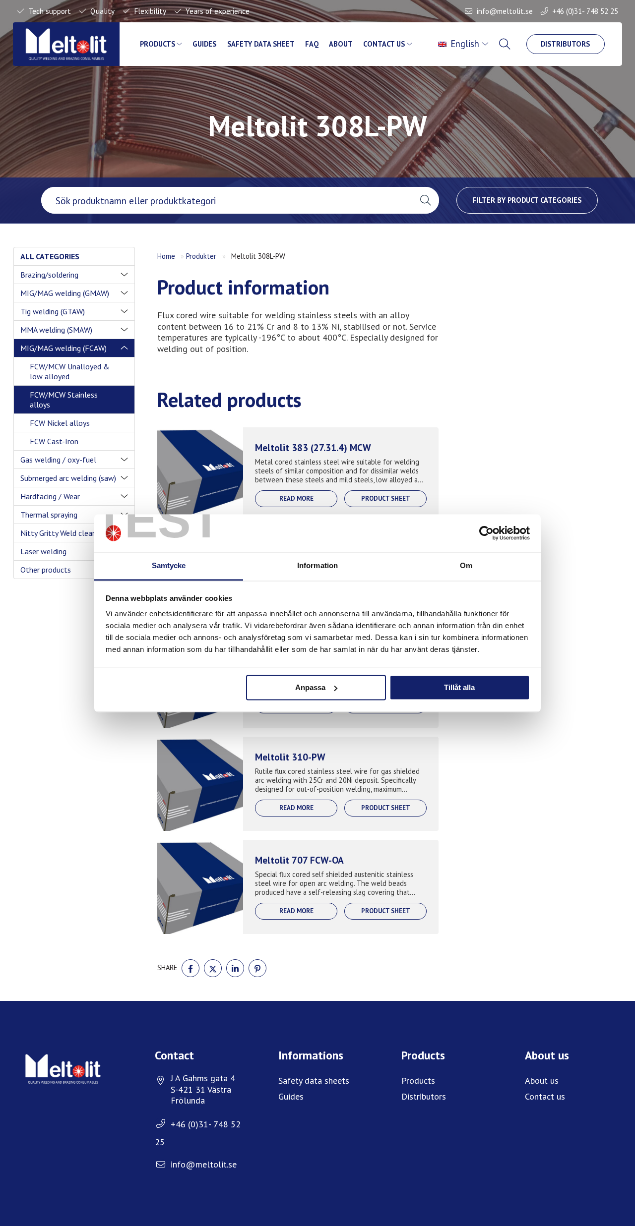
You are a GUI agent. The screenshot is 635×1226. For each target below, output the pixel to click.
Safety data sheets (313, 1080)
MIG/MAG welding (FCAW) (63, 348)
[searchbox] (226, 200)
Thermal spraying (48, 515)
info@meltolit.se (505, 11)
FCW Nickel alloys (60, 423)
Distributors (565, 44)
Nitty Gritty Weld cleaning (63, 533)
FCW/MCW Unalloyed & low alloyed (70, 371)
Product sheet (385, 498)
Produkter (201, 256)
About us (542, 1080)
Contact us (384, 44)
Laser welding (43, 551)
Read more (296, 498)
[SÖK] (505, 44)
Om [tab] (466, 566)
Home (166, 256)
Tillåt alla (459, 687)
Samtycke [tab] (169, 566)
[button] (425, 200)
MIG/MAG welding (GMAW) (64, 293)
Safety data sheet (261, 44)
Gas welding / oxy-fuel (58, 460)
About (341, 44)
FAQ (311, 44)
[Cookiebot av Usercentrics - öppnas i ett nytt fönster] (486, 532)
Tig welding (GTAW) (52, 311)
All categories (49, 256)
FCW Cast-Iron (54, 441)
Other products (45, 570)
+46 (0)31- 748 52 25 (585, 11)
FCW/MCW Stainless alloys (64, 399)
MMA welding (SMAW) (56, 330)
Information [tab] (317, 566)
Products (157, 44)
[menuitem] (464, 44)
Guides (204, 44)
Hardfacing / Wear (50, 496)
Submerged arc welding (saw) (68, 478)
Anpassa (310, 687)
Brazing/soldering (49, 275)
